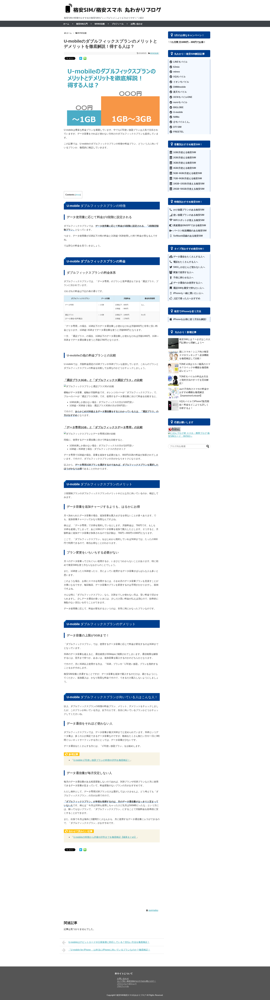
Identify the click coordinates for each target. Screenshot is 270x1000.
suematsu (153, 910)
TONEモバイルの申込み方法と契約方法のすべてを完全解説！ (194, 379)
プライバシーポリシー (127, 984)
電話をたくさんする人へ (185, 262)
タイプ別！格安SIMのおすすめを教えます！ (136, 981)
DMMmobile (179, 87)
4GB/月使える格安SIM (184, 168)
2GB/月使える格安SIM (184, 157)
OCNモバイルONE (182, 97)
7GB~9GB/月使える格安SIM (187, 178)
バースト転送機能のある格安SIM (189, 230)
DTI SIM (177, 127)
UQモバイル (179, 76)
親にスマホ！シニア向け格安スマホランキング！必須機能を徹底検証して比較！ (194, 355)
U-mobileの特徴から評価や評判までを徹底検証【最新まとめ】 (105, 837)
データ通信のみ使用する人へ (187, 283)
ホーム (66, 23)
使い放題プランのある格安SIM (188, 215)
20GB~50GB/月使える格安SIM (188, 189)
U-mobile (178, 112)
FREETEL (178, 132)
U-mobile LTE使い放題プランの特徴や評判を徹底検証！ (101, 760)
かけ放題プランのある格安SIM (188, 210)
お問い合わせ (136, 23)
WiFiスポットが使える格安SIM (188, 220)
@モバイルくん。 (182, 122)
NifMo (176, 117)
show (78, 195)
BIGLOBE (178, 107)
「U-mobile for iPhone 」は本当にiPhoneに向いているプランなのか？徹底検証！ (109, 950)
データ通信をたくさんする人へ (189, 256)
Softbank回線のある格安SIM (188, 236)
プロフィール (118, 23)
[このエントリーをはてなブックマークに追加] (80, 58)
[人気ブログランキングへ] (174, 430)
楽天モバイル (180, 92)
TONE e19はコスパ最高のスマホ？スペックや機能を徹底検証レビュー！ (194, 367)
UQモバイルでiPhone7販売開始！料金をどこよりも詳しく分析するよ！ (194, 404)
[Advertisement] (112, 171)
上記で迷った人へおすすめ (186, 298)
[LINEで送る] (85, 58)
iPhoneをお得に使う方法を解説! (189, 319)
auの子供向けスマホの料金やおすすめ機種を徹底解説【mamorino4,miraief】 (194, 392)
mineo (176, 71)
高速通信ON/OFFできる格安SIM (189, 225)
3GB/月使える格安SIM (184, 163)
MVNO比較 (100, 23)
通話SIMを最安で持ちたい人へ (188, 288)
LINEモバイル (180, 62)
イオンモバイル (181, 82)
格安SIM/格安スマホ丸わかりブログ (131, 995)
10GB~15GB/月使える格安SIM (188, 183)
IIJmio (176, 67)
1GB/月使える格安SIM (184, 152)
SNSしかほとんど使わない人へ (189, 267)
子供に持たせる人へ (183, 277)
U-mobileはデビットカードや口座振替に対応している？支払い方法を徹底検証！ (109, 942)
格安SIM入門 (82, 23)
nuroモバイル (180, 102)
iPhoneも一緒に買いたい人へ (188, 293)
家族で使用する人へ (183, 272)
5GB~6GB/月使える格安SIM (187, 173)
